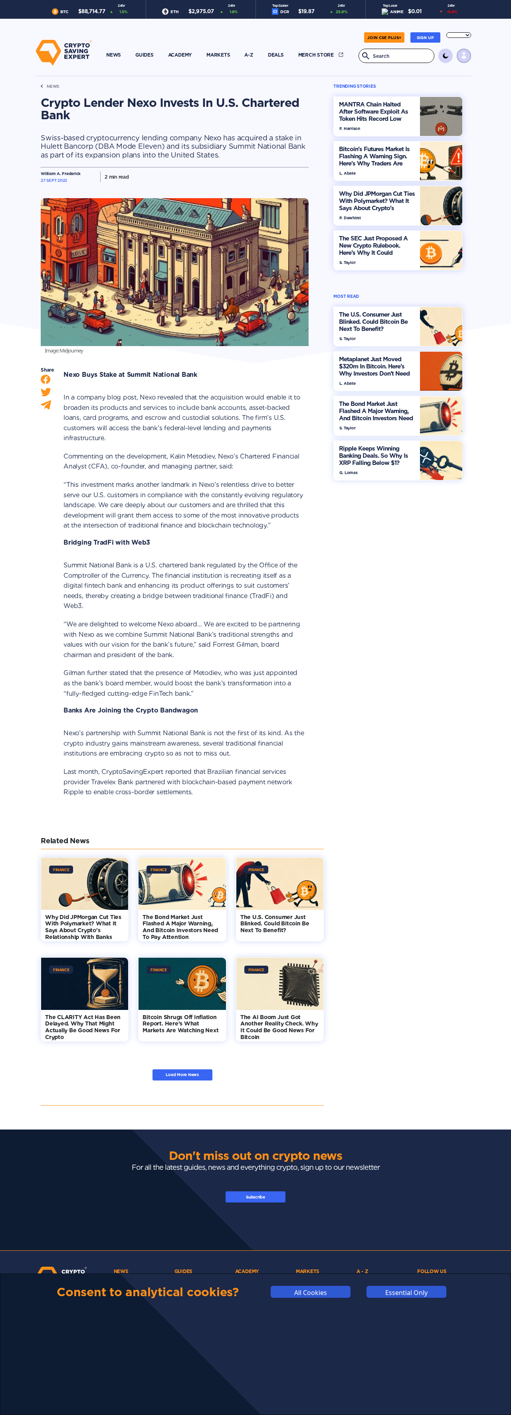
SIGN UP (425, 37)
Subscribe (255, 1197)
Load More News (182, 1074)
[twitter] (46, 394)
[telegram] (46, 406)
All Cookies (310, 1292)
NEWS (53, 86)
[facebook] (45, 381)
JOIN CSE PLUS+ (384, 37)
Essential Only (406, 1292)
